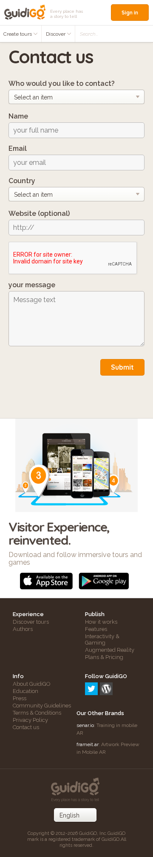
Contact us (26, 727)
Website (39, 213)
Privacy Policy (30, 720)
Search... (89, 34)
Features (96, 629)
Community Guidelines (42, 705)
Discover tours (31, 622)
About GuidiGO (32, 684)
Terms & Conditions (37, 713)
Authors (23, 629)
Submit (122, 367)
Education (25, 691)
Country (21, 181)
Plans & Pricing (104, 657)
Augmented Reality (109, 650)
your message (31, 285)
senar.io (85, 725)
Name (18, 116)
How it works (101, 622)
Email (17, 148)
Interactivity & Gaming (102, 639)
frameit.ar (87, 744)
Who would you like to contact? (61, 83)
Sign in (130, 12)
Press (19, 698)
